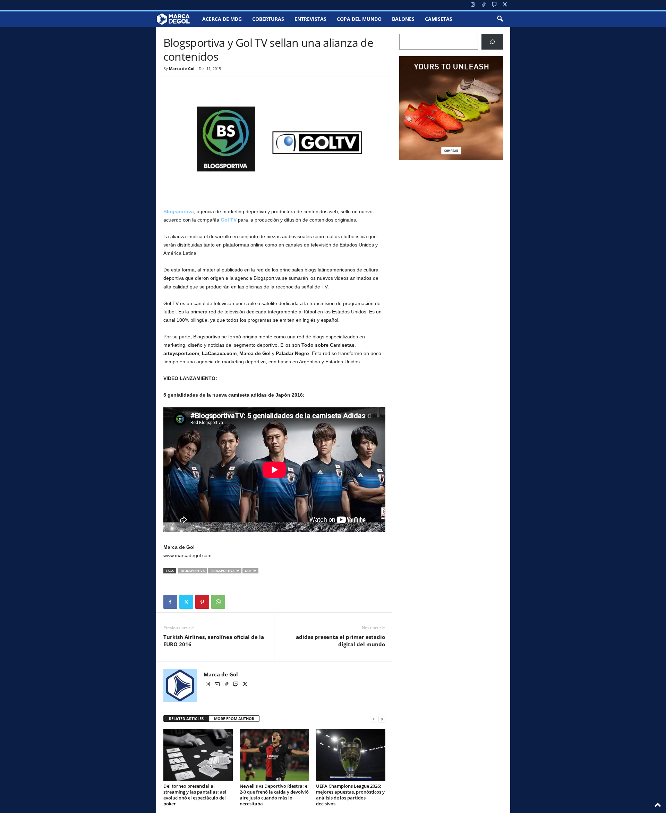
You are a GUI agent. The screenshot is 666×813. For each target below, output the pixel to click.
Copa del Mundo (359, 19)
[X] (505, 5)
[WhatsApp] (218, 602)
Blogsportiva (193, 571)
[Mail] (217, 684)
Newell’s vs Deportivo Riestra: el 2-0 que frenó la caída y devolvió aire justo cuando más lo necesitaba (274, 795)
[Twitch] (494, 5)
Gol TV (229, 220)
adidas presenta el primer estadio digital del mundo (340, 640)
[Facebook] (170, 602)
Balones (403, 19)
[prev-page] (373, 719)
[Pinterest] (202, 602)
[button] (499, 19)
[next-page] (381, 719)
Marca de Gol (181, 68)
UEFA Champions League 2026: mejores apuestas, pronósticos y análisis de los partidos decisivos (350, 795)
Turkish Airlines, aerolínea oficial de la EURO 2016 (213, 640)
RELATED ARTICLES (186, 718)
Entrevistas (310, 19)
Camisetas (438, 19)
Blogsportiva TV (225, 571)
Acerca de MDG (222, 19)
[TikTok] (483, 5)
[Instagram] (473, 5)
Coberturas (268, 19)
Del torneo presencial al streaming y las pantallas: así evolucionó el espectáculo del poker (194, 795)
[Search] (492, 42)
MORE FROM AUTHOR (234, 718)
